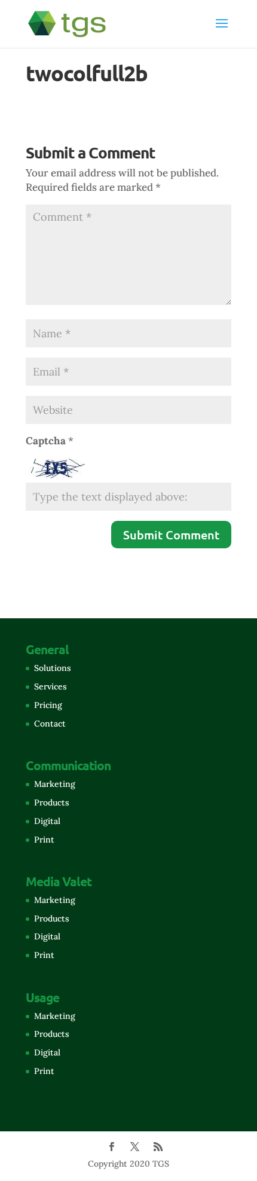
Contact (50, 723)
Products (51, 802)
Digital (47, 821)
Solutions (52, 668)
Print (44, 839)
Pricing (48, 705)
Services (50, 686)
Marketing (54, 784)
